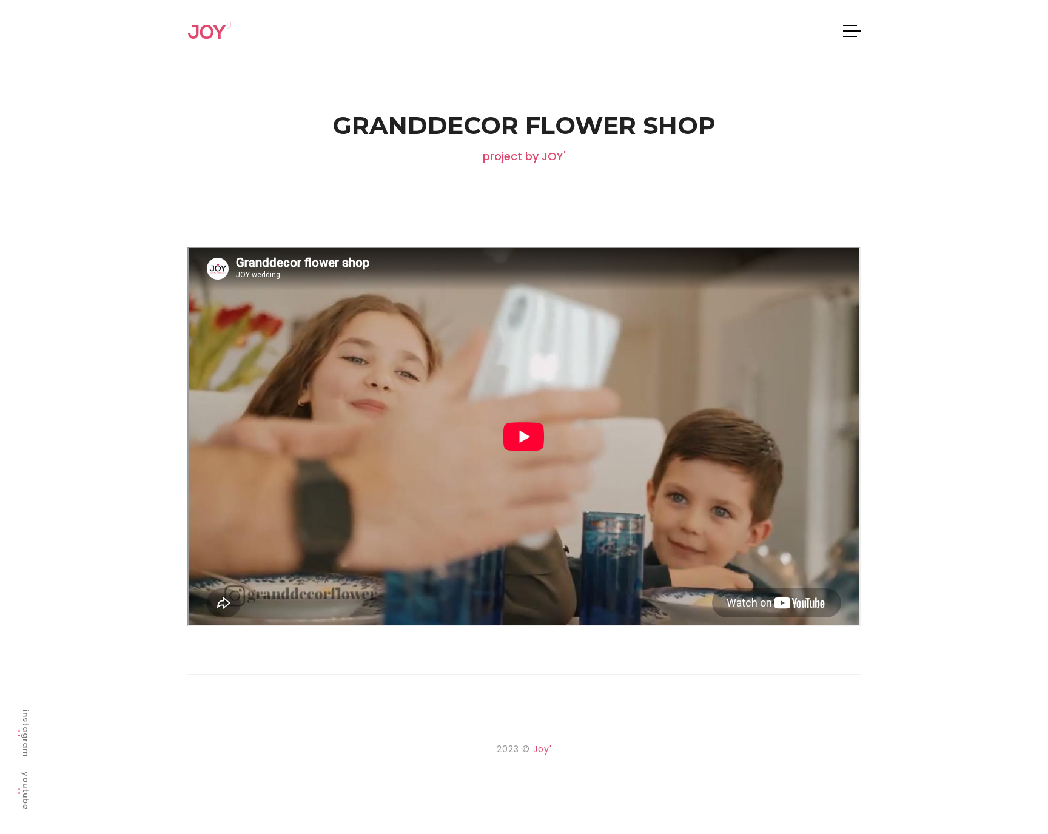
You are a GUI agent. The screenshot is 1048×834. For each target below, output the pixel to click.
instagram (26, 733)
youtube (26, 791)
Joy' (542, 749)
